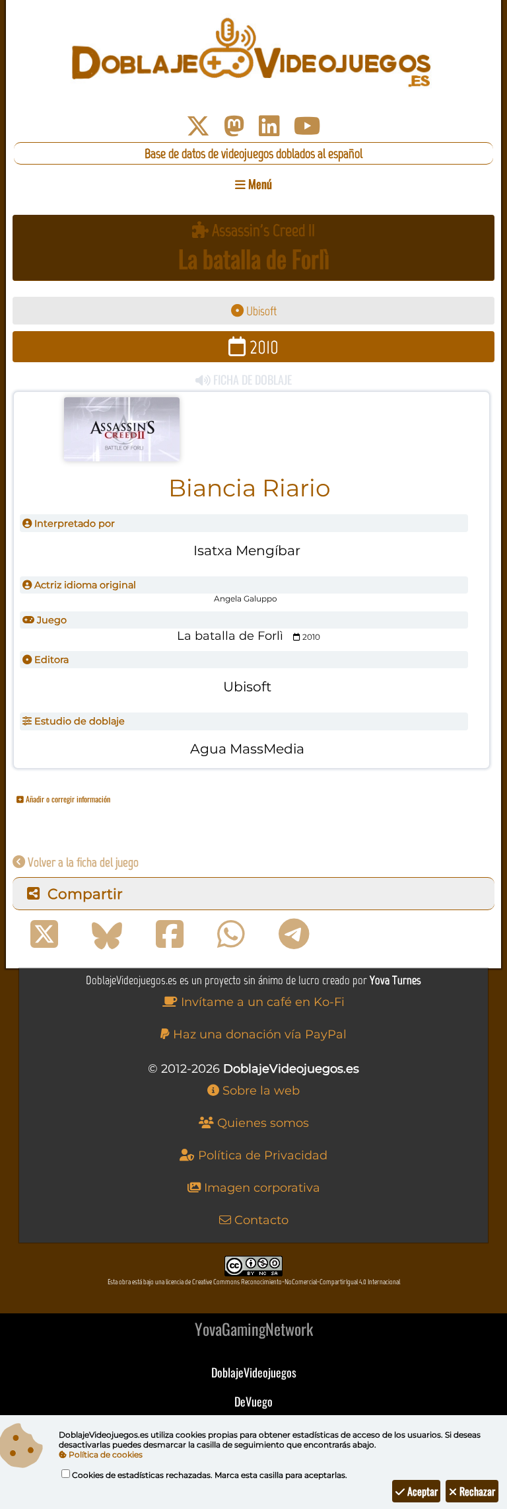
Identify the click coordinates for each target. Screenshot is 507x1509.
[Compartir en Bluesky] (107, 935)
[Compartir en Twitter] (44, 935)
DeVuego (253, 1401)
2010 (262, 346)
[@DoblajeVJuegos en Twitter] (198, 126)
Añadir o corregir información (67, 798)
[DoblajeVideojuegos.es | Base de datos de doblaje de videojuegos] (253, 52)
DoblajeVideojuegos (253, 1372)
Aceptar (421, 1491)
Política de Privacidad (261, 1155)
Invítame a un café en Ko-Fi (261, 1002)
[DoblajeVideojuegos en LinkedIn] (269, 126)
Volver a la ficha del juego (82, 862)
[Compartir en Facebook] (169, 935)
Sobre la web (259, 1090)
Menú (259, 183)
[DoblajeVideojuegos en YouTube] (307, 126)
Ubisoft (260, 311)
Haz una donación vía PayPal (258, 1034)
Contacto (259, 1220)
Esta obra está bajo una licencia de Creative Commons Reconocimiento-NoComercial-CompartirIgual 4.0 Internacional (254, 1282)
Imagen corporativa (260, 1187)
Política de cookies (105, 1454)
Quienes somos (261, 1123)
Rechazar (476, 1491)
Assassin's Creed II (262, 230)
